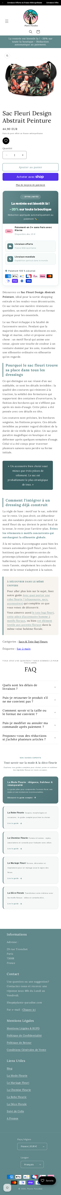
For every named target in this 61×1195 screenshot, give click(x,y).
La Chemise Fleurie (19, 1089)
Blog (9, 1068)
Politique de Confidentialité (24, 1035)
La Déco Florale (17, 1104)
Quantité (7, 148)
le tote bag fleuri (43, 612)
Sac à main (23, 648)
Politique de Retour (19, 1042)
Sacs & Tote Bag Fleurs (33, 641)
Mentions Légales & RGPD (23, 1028)
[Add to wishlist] (6, 140)
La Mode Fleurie (17, 1075)
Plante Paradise (35, 1189)
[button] (7, 21)
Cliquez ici (29, 1009)
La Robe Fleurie (17, 1097)
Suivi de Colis (15, 1111)
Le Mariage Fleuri (18, 1082)
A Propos (12, 1118)
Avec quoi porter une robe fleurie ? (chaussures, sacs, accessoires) (28, 599)
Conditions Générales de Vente (26, 1049)
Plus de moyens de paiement (30, 185)
